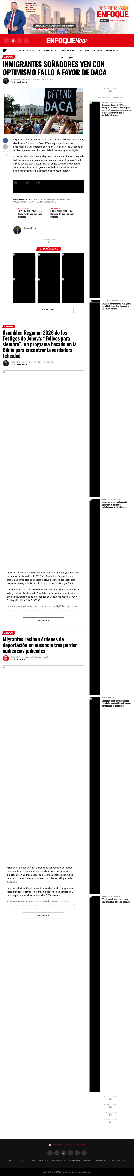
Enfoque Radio (83, 50)
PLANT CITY (31, 50)
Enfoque (52, 200)
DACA (37, 200)
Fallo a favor (20, 202)
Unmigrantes (44, 202)
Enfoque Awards (112, 50)
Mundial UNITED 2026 (47, 50)
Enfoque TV (97, 50)
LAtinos (32, 202)
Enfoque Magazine (67, 50)
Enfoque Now (19, 659)
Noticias (19, 50)
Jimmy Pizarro (20, 82)
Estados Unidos (65, 200)
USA (54, 202)
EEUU (44, 200)
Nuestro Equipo (67, 57)
